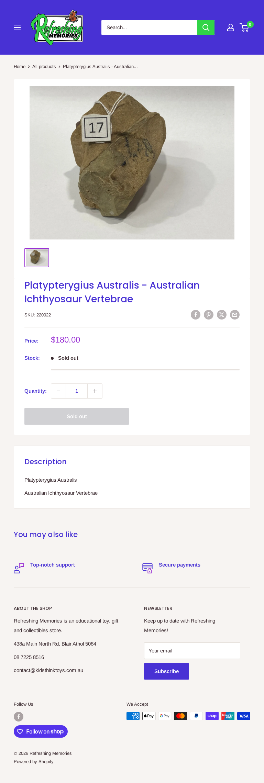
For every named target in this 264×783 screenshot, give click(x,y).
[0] (244, 27)
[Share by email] (235, 315)
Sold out (77, 416)
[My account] (230, 27)
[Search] (205, 27)
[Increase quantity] (95, 391)
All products (44, 66)
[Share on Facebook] (195, 315)
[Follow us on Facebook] (18, 717)
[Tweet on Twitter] (222, 315)
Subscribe (166, 671)
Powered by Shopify (34, 761)
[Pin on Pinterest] (208, 315)
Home (19, 66)
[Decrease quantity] (58, 391)
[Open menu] (17, 27)
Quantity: (35, 391)
